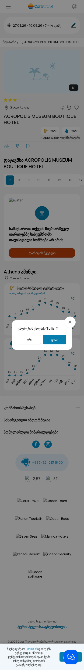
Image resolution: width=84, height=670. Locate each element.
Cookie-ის (32, 649)
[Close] (70, 322)
